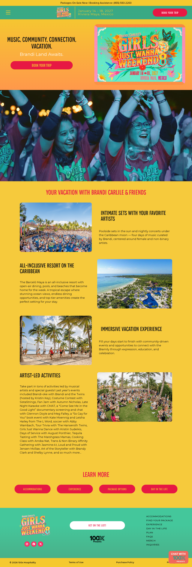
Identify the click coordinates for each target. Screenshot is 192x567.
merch (151, 540)
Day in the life (159, 489)
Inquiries (152, 544)
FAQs (149, 536)
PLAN (149, 532)
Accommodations (32, 489)
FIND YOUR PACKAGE (159, 520)
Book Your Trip (170, 12)
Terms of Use (76, 562)
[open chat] (178, 557)
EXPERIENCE (75, 489)
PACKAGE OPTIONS (117, 489)
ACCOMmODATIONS (158, 516)
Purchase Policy (125, 562)
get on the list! (97, 525)
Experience (154, 524)
